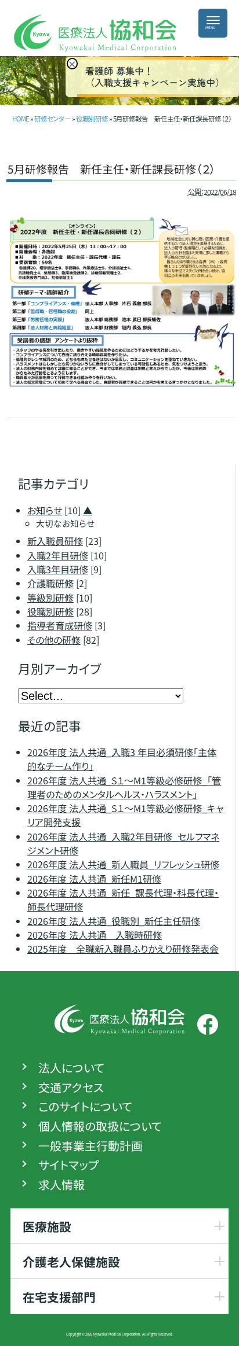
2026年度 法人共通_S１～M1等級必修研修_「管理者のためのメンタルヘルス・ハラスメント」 (124, 787)
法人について (71, 1068)
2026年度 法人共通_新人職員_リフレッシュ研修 (123, 864)
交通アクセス (71, 1087)
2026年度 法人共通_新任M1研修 (94, 879)
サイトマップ (68, 1165)
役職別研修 (92, 118)
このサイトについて (85, 1106)
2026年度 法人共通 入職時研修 (94, 935)
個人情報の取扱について (100, 1126)
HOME (20, 118)
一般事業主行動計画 (90, 1145)
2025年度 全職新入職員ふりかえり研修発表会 (123, 949)
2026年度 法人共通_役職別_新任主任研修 (113, 920)
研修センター (52, 118)
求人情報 (61, 1184)
